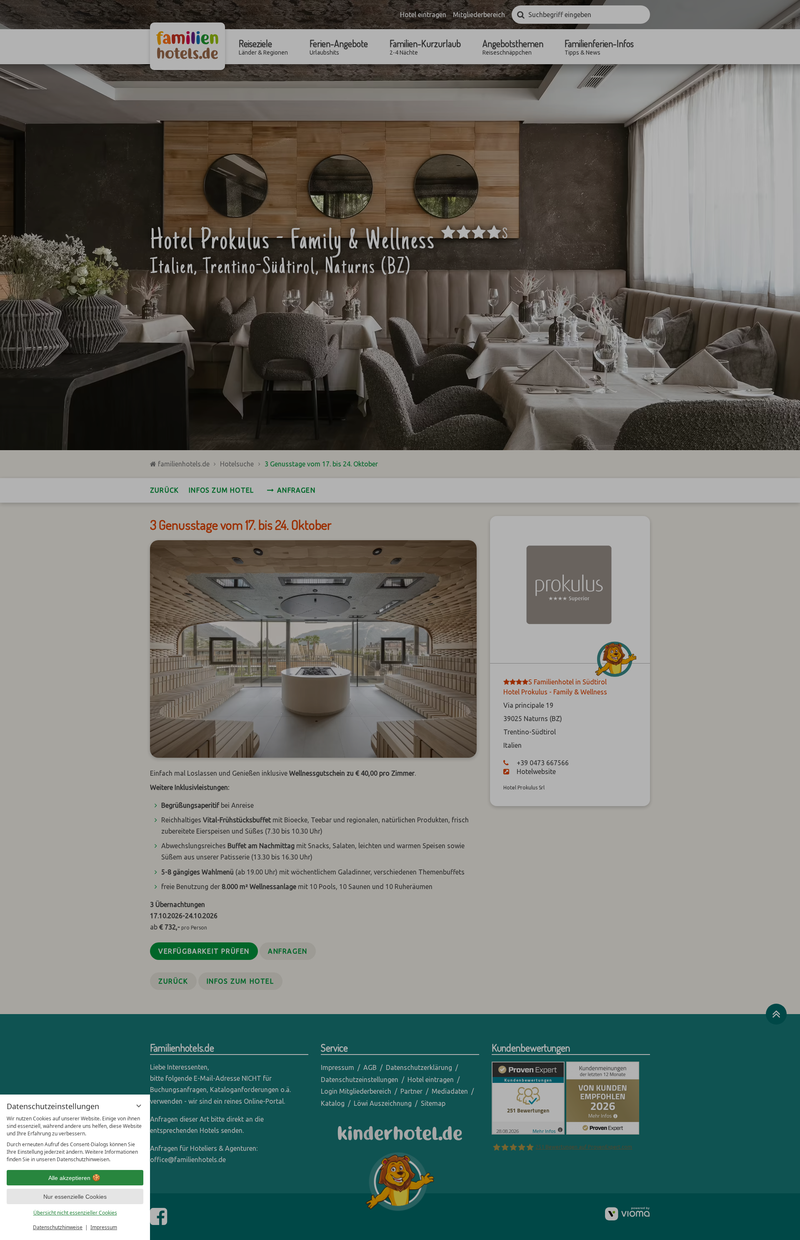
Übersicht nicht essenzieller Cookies (75, 1212)
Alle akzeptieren (69, 1178)
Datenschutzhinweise (57, 1227)
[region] (75, 1139)
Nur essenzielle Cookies (75, 1196)
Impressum (103, 1227)
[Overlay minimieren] (139, 1106)
